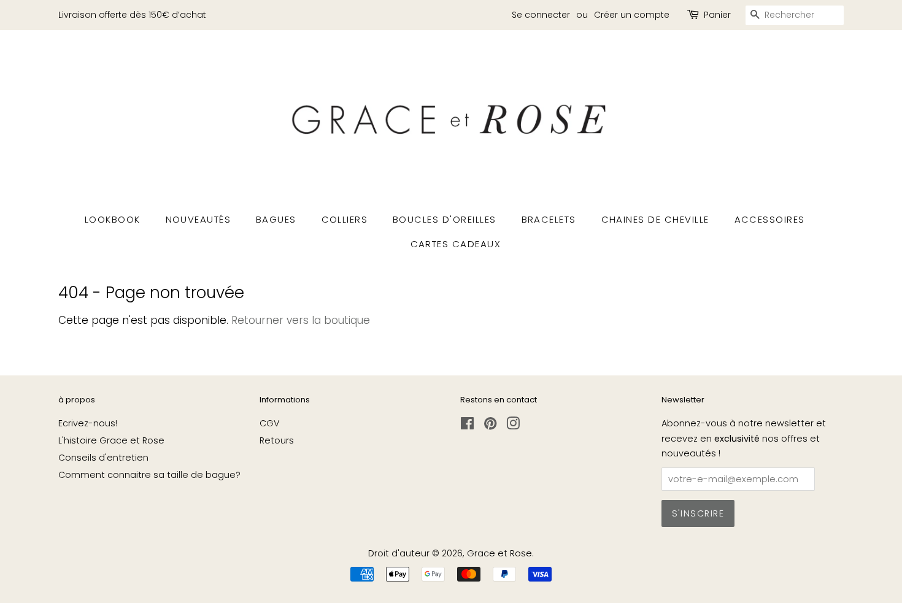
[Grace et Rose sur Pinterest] (490, 426)
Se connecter (541, 15)
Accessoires (770, 219)
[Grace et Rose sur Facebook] (467, 426)
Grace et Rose (499, 553)
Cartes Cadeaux (456, 243)
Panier (717, 15)
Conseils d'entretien (103, 457)
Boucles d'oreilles (444, 219)
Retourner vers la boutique (300, 320)
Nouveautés (198, 219)
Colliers (345, 219)
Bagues (276, 219)
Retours (277, 440)
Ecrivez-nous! (87, 423)
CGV (270, 423)
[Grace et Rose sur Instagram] (513, 426)
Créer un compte (631, 15)
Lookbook (113, 219)
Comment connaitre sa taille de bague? (149, 475)
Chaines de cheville (655, 219)
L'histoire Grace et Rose (111, 440)
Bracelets (549, 219)
